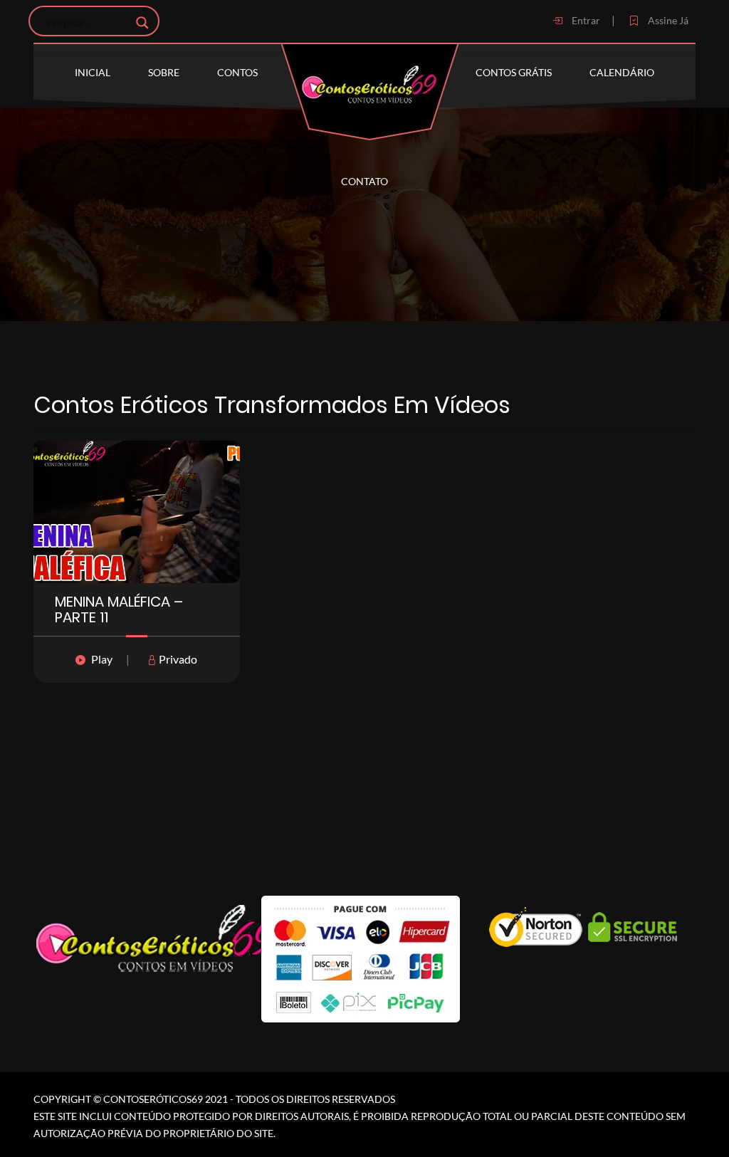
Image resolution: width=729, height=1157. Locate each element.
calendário (621, 72)
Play (101, 659)
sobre (163, 72)
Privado (177, 659)
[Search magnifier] (142, 23)
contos (237, 72)
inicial (92, 72)
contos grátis (514, 72)
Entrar (585, 20)
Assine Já (667, 20)
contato (364, 181)
